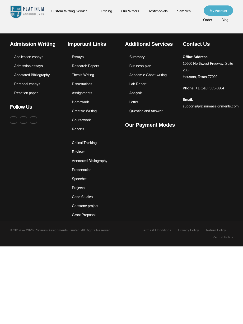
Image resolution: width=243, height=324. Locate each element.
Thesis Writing (83, 75)
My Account (218, 11)
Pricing (106, 11)
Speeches (80, 179)
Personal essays (27, 84)
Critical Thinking (84, 143)
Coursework (81, 120)
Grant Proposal (83, 215)
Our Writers (130, 11)
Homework (80, 102)
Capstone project (85, 206)
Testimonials (158, 11)
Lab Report (137, 84)
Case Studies (82, 197)
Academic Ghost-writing (148, 75)
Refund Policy (222, 237)
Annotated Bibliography (32, 75)
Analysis (136, 93)
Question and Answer (146, 111)
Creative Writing (84, 111)
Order (207, 20)
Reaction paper (26, 93)
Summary (137, 57)
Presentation (81, 170)
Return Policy (216, 230)
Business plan (140, 66)
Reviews (78, 152)
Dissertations (82, 84)
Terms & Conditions (156, 230)
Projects (78, 188)
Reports (78, 129)
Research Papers (85, 66)
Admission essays (28, 66)
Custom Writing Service (69, 11)
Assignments (82, 93)
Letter (133, 102)
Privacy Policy (188, 230)
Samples (184, 11)
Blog (224, 20)
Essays (78, 57)
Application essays (28, 57)
